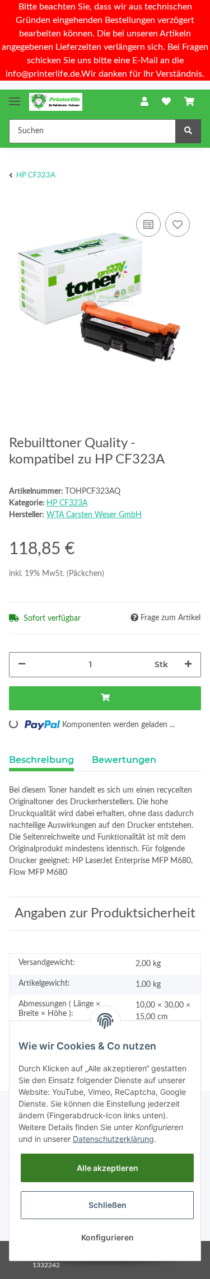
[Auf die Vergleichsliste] (148, 224)
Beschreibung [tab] (41, 760)
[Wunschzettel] (166, 102)
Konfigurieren (107, 1237)
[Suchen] (188, 131)
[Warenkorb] (189, 102)
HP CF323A (66, 503)
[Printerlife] (55, 102)
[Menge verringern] (22, 665)
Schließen (107, 1205)
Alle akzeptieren (107, 1168)
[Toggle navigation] (14, 97)
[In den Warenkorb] (105, 698)
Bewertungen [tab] (124, 760)
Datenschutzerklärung (113, 1139)
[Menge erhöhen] (188, 665)
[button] (144, 102)
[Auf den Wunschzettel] (177, 224)
